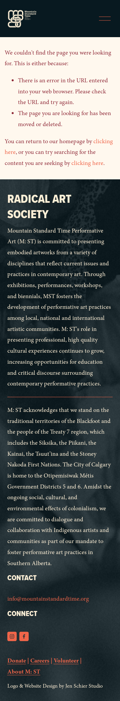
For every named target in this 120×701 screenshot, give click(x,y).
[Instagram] (12, 636)
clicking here (87, 163)
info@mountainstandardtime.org (48, 599)
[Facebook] (24, 636)
